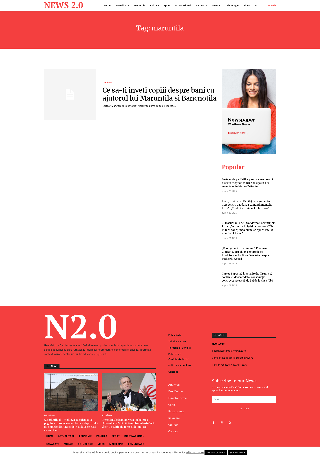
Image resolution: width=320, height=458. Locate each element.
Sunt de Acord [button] (237, 452)
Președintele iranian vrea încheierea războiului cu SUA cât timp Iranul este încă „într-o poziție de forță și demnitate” (128, 423)
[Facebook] (213, 423)
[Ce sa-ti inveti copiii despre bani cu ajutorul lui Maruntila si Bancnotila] (70, 94)
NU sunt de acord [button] (215, 452)
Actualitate (49, 415)
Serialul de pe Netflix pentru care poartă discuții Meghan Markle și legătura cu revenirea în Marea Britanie (247, 183)
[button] (272, 5)
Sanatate (107, 83)
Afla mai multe (195, 452)
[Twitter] (230, 423)
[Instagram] (221, 423)
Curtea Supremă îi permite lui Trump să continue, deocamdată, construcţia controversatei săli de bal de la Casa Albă (247, 277)
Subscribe (244, 408)
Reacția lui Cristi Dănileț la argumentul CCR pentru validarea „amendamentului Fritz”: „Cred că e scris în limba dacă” (247, 205)
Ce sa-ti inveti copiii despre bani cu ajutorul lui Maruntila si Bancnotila (159, 94)
